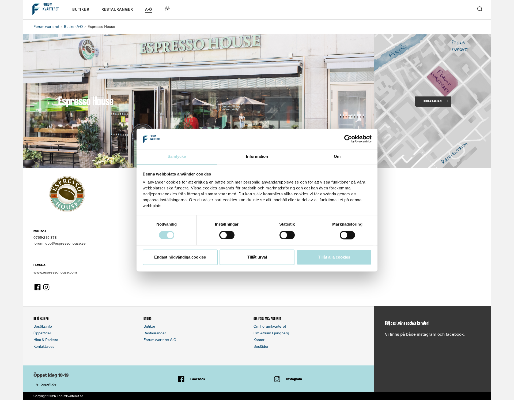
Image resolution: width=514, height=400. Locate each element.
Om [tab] (337, 156)
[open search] (480, 8)
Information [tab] (257, 156)
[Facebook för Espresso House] (37, 286)
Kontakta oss (43, 346)
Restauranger (117, 9)
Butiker (80, 9)
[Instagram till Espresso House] (46, 286)
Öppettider (42, 333)
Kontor (259, 339)
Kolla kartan (433, 101)
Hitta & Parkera (45, 339)
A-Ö (148, 9)
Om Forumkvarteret (270, 326)
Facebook (197, 379)
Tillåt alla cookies (334, 257)
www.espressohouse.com (55, 272)
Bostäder (261, 346)
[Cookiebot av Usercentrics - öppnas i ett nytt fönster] (348, 139)
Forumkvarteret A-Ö (159, 339)
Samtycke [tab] (177, 156)
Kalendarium (167, 9)
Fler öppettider (45, 384)
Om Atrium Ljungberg (271, 333)
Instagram (294, 379)
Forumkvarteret (46, 26)
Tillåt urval (257, 257)
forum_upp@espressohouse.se (59, 243)
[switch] (227, 235)
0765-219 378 (45, 237)
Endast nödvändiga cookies (180, 257)
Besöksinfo (42, 326)
